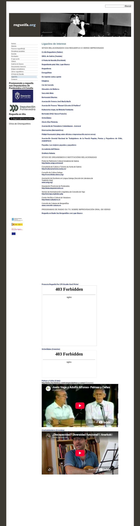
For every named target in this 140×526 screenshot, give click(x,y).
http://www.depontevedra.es (52, 188)
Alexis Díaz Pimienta (50, 122)
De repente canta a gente (51, 77)
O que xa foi (15, 59)
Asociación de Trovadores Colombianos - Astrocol (61, 126)
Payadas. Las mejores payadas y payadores (59, 145)
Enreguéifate (47, 73)
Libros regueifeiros (17, 71)
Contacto (14, 79)
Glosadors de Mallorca (50, 89)
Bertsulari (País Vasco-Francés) (54, 114)
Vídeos (13, 61)
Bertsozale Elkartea (49, 97)
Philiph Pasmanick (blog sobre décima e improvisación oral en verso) (68, 134)
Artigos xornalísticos (18, 69)
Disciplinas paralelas (18, 51)
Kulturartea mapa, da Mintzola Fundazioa (57, 110)
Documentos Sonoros (18, 66)
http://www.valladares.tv (51, 200)
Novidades (14, 56)
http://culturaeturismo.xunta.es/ (54, 169)
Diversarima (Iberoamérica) (52, 130)
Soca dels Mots (48, 93)
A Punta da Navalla (17, 74)
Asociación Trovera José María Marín (56, 101)
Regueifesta (46, 69)
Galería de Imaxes (17, 64)
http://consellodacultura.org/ (52, 175)
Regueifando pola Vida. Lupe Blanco (56, 64)
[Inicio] (24, 36)
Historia (13, 46)
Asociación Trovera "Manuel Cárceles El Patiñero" (61, 106)
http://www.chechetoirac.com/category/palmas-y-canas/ (63, 383)
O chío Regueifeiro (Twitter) (52, 52)
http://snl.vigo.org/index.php (52, 194)
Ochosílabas (46, 118)
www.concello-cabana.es (51, 205)
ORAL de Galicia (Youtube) (52, 56)
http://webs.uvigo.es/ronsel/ (52, 163)
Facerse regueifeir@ (18, 48)
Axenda (13, 54)
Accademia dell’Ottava (50, 149)
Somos (13, 43)
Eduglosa (45, 81)
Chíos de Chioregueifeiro (20, 124)
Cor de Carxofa (48, 85)
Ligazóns (14, 77)
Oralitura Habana (48, 153)
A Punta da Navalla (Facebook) (54, 60)
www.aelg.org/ (47, 182)
